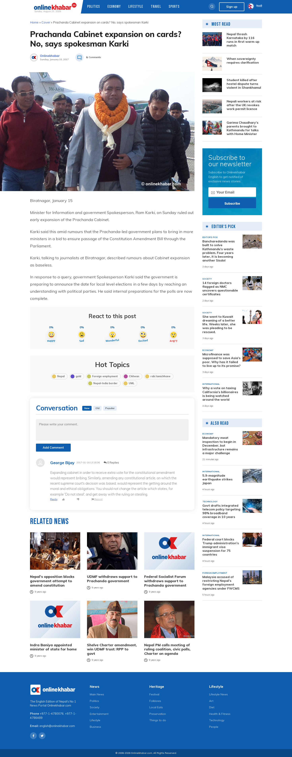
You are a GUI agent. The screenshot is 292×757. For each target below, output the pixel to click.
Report (98, 499)
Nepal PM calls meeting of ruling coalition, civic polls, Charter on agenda (167, 649)
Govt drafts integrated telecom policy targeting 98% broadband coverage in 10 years (221, 511)
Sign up (231, 7)
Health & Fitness (219, 714)
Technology (216, 720)
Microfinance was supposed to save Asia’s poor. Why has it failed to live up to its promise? (221, 360)
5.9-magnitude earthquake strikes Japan (217, 479)
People (213, 727)
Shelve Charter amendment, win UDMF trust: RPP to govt (112, 649)
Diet (211, 707)
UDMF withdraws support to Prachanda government (112, 578)
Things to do (157, 720)
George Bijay (62, 462)
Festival (154, 694)
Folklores (155, 701)
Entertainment (99, 714)
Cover (46, 22)
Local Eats (156, 707)
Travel (156, 6)
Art (211, 701)
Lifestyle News (218, 694)
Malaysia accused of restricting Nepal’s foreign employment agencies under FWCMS (221, 582)
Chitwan (134, 376)
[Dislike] (78, 499)
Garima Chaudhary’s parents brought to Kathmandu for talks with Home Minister (243, 128)
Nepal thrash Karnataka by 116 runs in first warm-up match (243, 40)
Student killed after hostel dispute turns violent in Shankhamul (244, 83)
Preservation (157, 714)
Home (34, 22)
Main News (97, 694)
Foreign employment (105, 376)
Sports (174, 6)
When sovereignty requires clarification (243, 60)
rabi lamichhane (160, 376)
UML (131, 383)
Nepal (61, 376)
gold (78, 376)
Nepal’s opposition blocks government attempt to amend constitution (52, 580)
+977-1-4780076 (52, 713)
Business (95, 727)
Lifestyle (135, 6)
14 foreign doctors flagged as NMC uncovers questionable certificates (220, 288)
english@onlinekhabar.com (57, 726)
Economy (114, 6)
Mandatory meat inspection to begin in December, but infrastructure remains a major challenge (220, 445)
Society (94, 707)
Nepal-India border (105, 383)
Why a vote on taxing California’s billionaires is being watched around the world (220, 393)
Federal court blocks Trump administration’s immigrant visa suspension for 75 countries (220, 547)
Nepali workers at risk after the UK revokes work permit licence (244, 105)
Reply (53, 499)
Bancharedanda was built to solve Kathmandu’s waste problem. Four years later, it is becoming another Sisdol (218, 250)
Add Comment (53, 447)
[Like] (63, 499)
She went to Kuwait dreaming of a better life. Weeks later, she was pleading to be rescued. (219, 324)
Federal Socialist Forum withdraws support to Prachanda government (165, 580)
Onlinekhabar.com (59, 705)
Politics (93, 6)
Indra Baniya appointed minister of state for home (53, 647)
